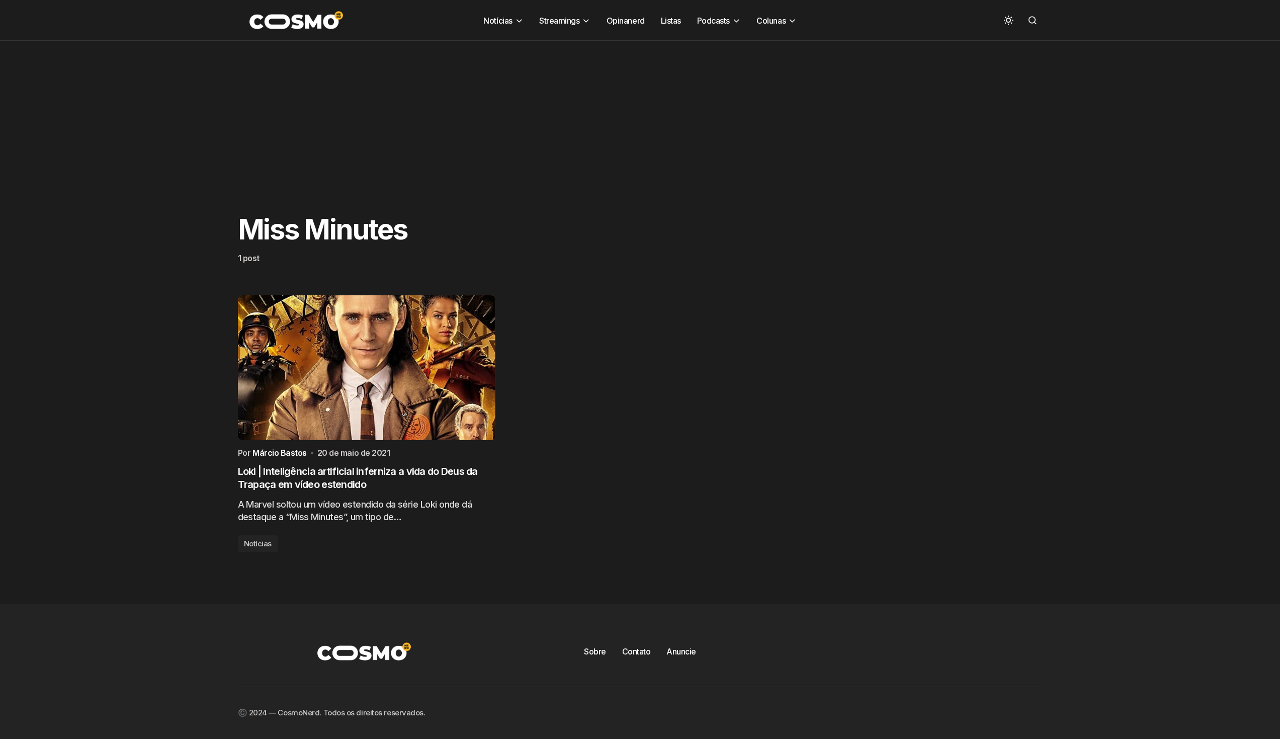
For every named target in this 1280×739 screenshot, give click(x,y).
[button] (1008, 20)
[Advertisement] (302, 111)
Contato (636, 651)
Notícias (258, 543)
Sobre (595, 651)
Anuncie (681, 651)
